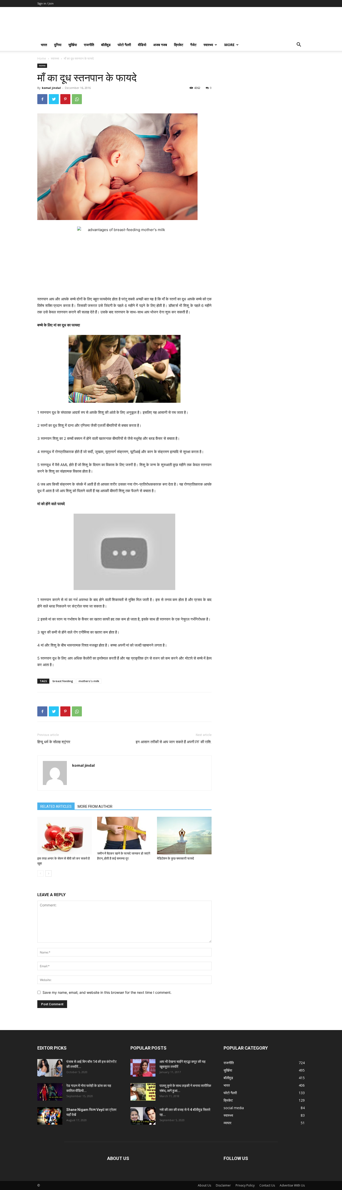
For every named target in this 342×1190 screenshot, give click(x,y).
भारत (44, 44)
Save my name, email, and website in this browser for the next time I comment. (107, 992)
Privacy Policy (245, 1185)
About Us (204, 1185)
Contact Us (267, 1185)
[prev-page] (40, 873)
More (229, 44)
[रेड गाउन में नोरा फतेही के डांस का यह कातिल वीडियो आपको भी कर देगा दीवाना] (49, 1092)
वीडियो (142, 44)
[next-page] (48, 873)
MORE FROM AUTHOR (95, 807)
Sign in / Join (45, 3)
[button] (299, 45)
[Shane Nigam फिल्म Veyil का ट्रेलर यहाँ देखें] (49, 1116)
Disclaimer (223, 1185)
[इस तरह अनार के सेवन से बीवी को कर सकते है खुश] (64, 835)
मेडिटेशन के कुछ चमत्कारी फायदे (175, 858)
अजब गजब (160, 44)
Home (41, 58)
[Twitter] (54, 99)
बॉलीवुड (106, 44)
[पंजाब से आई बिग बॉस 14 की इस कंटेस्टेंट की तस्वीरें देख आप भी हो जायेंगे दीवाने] (49, 1068)
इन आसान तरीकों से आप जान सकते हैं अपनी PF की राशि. (174, 742)
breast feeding (63, 681)
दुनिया (57, 44)
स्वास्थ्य (208, 44)
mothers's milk (89, 681)
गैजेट (193, 44)
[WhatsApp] (77, 99)
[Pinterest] (65, 99)
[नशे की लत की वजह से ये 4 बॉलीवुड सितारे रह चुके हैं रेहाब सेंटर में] (142, 1116)
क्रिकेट (178, 44)
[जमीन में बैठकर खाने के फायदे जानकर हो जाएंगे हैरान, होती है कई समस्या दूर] (124, 833)
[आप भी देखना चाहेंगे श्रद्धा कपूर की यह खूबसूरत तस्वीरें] (142, 1068)
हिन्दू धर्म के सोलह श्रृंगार (53, 742)
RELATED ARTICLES (56, 807)
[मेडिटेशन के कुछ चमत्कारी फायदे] (184, 835)
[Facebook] (42, 99)
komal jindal (51, 88)
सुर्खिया (72, 44)
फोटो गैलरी (124, 44)
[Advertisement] (264, 95)
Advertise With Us (292, 1185)
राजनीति (89, 44)
